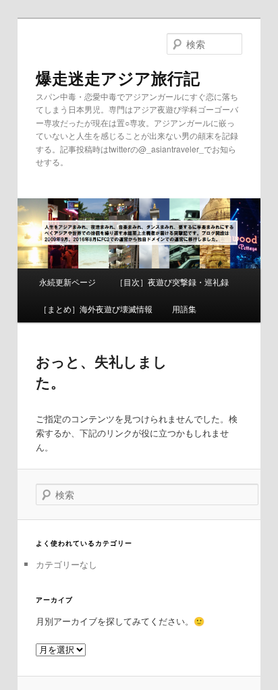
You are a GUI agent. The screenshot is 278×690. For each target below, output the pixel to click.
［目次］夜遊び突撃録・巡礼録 (172, 281)
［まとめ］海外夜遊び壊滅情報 (95, 308)
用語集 (184, 308)
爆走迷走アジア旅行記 (118, 77)
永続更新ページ (67, 281)
